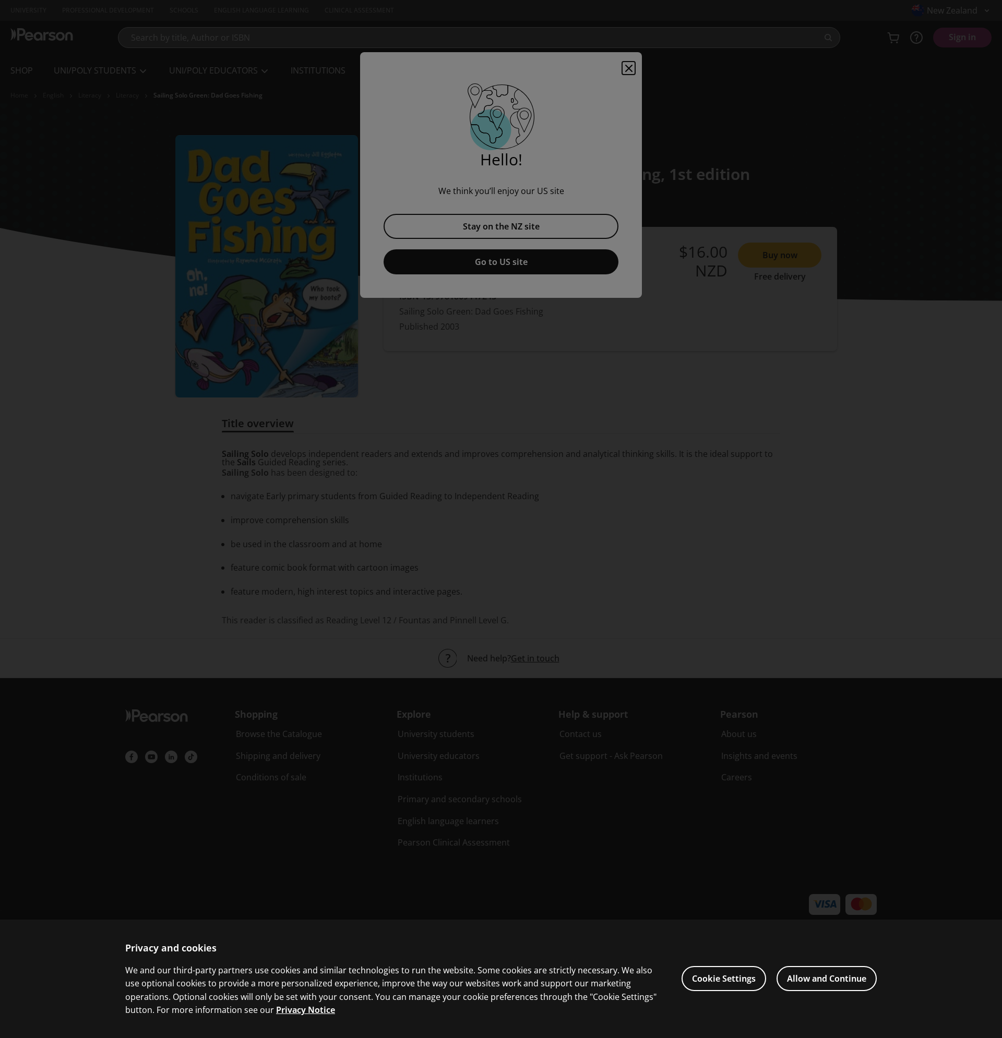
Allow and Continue (826, 978)
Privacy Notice (305, 1010)
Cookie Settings (724, 978)
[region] (501, 979)
